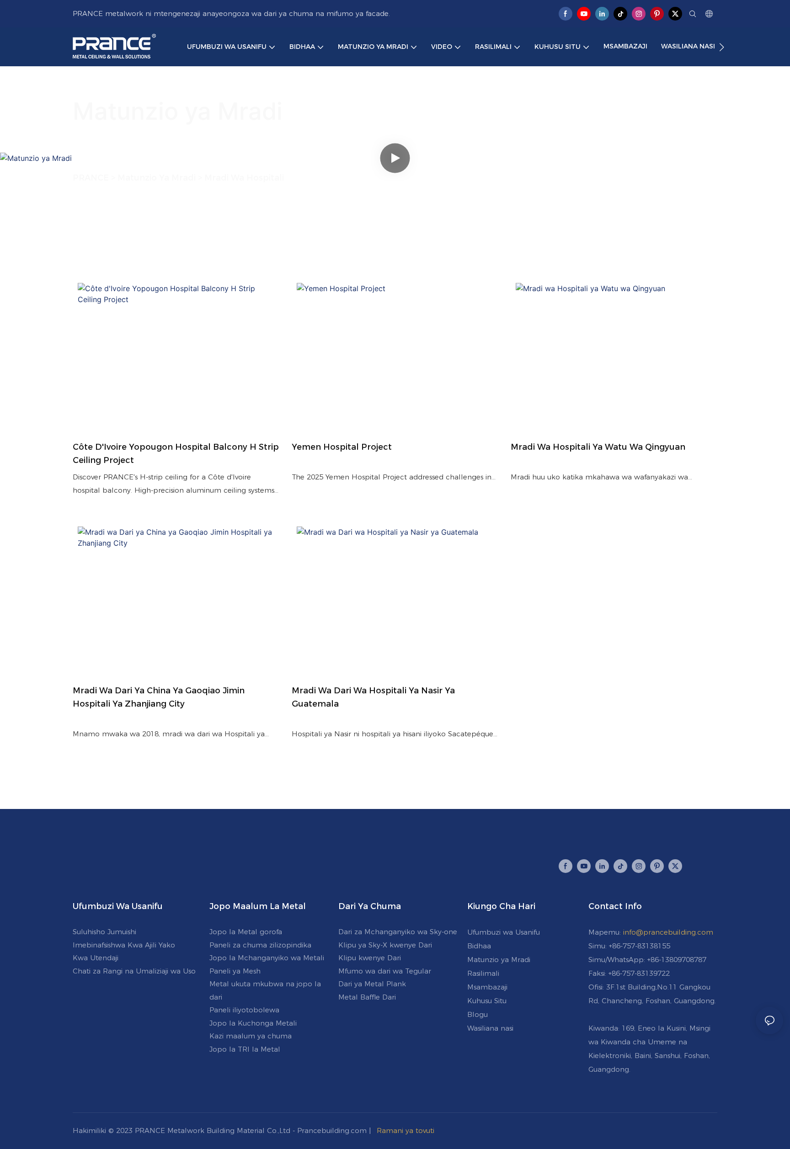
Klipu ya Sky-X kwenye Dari (385, 945)
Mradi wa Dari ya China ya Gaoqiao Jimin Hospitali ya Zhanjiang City (159, 697)
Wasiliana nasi (490, 1028)
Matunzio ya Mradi (498, 959)
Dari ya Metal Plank (372, 983)
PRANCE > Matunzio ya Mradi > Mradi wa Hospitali (178, 178)
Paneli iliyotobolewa (244, 1009)
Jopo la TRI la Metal (244, 1049)
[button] (721, 47)
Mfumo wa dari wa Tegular (384, 971)
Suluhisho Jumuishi (104, 931)
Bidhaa (479, 946)
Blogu (477, 1014)
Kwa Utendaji (95, 957)
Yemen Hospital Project (342, 447)
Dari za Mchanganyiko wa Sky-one (397, 931)
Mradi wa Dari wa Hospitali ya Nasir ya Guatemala (373, 697)
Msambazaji (487, 987)
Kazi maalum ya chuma (250, 1036)
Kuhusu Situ (487, 1000)
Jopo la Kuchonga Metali (253, 1023)
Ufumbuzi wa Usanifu (503, 932)
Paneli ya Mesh (235, 971)
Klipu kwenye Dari (369, 957)
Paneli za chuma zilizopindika (260, 945)
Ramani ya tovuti (405, 1130)
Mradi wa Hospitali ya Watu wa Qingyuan (598, 447)
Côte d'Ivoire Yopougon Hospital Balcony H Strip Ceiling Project (176, 453)
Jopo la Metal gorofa (245, 931)
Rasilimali (483, 973)
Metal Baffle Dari (367, 997)
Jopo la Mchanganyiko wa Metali (266, 957)
